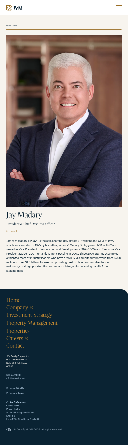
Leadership (11, 25)
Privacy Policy (13, 409)
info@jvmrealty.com (15, 378)
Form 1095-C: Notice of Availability (23, 419)
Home (13, 300)
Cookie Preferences (16, 402)
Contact (15, 345)
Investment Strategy (29, 315)
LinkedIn (10, 416)
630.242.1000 (13, 375)
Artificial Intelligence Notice (20, 413)
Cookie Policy (12, 406)
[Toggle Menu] (119, 7)
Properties (18, 331)
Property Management (32, 323)
